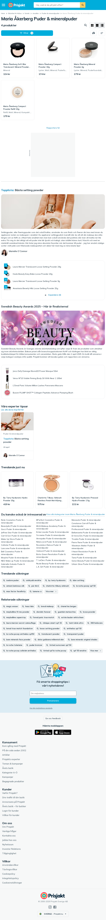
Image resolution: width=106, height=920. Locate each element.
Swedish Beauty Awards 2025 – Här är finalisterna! (34, 306)
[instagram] (50, 907)
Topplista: (7, 190)
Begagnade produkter (13, 781)
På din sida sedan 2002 (14, 750)
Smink (27, 13)
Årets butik (7, 768)
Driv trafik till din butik (13, 797)
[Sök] (82, 5)
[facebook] (55, 907)
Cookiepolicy (8, 873)
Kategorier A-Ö (9, 772)
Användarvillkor (10, 865)
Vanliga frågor (9, 831)
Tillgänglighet (9, 853)
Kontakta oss (9, 835)
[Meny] (3, 5)
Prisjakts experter (11, 759)
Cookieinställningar (12, 882)
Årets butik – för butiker (14, 806)
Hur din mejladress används (41, 708)
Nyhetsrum (7, 844)
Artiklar (6, 754)
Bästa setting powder (29, 190)
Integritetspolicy (10, 878)
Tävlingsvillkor (9, 869)
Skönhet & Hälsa (15, 13)
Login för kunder (10, 810)
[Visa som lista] (97, 25)
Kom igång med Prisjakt (14, 746)
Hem (3, 13)
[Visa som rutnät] (92, 25)
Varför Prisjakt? (10, 793)
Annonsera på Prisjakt (13, 801)
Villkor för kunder (10, 815)
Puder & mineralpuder (50, 13)
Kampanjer (7, 777)
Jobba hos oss (9, 840)
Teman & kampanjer (12, 763)
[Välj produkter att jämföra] (94, 33)
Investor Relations (11, 848)
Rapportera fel (53, 128)
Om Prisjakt (8, 826)
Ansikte (36, 13)
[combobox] (57, 5)
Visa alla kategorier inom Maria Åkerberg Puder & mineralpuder (75, 514)
